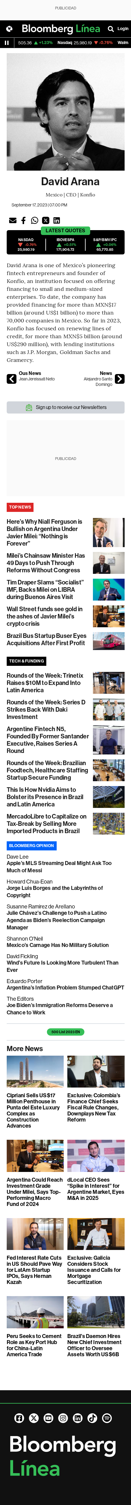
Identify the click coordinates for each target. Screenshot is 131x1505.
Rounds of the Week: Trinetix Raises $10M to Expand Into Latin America (45, 683)
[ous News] (11, 379)
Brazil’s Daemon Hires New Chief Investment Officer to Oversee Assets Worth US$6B (94, 1345)
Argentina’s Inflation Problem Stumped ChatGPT (66, 987)
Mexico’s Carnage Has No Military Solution (58, 945)
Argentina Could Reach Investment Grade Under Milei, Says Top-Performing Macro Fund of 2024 (35, 1191)
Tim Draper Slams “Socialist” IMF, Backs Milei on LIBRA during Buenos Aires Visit (45, 590)
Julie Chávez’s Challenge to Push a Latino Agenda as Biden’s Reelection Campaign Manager (57, 920)
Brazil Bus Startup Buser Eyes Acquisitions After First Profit (47, 639)
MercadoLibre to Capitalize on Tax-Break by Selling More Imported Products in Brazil (47, 824)
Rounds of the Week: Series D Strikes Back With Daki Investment (46, 709)
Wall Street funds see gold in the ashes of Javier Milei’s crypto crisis (45, 616)
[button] (13, 220)
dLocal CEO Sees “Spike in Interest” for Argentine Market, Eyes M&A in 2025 (95, 1188)
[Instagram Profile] (63, 1418)
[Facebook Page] (19, 1418)
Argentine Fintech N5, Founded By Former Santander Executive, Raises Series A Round (48, 739)
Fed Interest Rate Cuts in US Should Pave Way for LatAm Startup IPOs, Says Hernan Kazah (34, 1270)
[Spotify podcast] (107, 1418)
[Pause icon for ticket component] (6, 42)
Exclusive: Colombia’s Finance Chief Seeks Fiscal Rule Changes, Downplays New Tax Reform (93, 1107)
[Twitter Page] (34, 1418)
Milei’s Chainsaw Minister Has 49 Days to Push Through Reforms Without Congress (46, 563)
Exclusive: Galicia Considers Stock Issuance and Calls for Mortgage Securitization (94, 1270)
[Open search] (111, 29)
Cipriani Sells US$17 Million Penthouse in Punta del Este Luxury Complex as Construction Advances (33, 1110)
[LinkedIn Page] (78, 1418)
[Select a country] (9, 29)
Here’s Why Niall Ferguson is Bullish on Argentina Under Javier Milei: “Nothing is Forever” (45, 532)
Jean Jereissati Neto (37, 378)
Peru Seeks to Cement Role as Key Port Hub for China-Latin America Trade (34, 1345)
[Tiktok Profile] (92, 1418)
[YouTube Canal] (48, 1418)
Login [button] (123, 28)
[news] (120, 379)
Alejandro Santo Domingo (98, 381)
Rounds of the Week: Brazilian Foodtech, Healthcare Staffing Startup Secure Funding (47, 770)
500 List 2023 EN (65, 1032)
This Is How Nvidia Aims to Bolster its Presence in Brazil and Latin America (45, 797)
